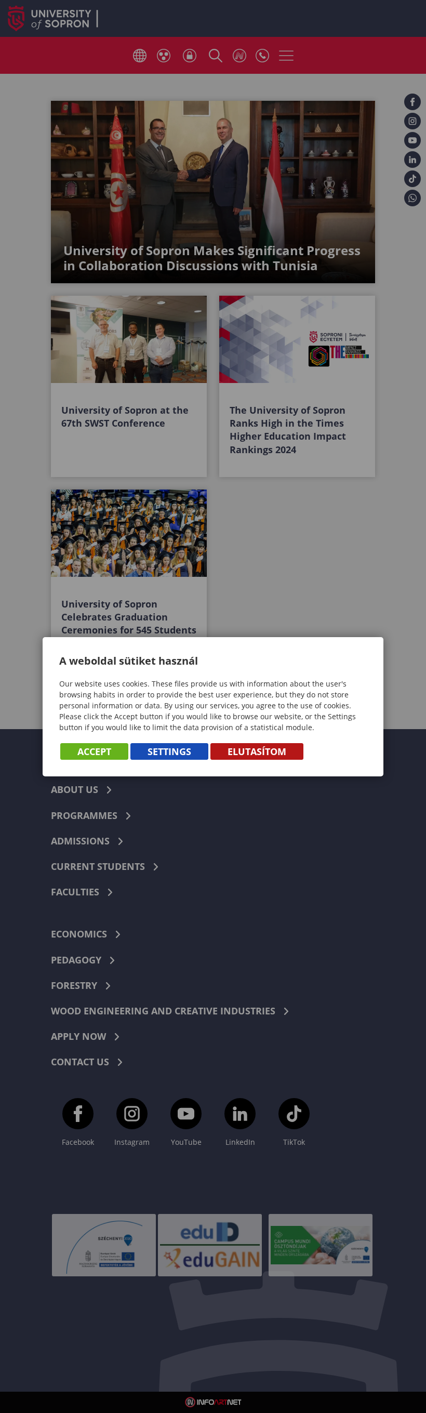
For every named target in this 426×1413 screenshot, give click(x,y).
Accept (94, 751)
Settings (169, 751)
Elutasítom (257, 751)
